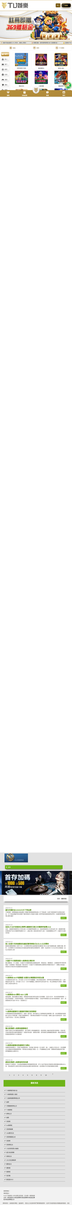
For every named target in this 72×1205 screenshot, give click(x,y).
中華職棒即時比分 (11, 1106)
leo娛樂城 (9, 1125)
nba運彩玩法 (10, 1133)
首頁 (58, 898)
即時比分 (9, 1113)
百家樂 (8, 1121)
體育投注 (9, 1164)
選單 (9, 867)
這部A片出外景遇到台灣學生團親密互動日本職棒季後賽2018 (28, 927)
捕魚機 (8, 1168)
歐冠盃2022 (9, 1179)
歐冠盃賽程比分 (9, 1199)
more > (63, 918)
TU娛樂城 (9, 1110)
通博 (7, 1102)
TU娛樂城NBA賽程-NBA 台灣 (16, 995)
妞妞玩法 (9, 1156)
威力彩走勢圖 (10, 1152)
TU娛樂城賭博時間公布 (13, 1098)
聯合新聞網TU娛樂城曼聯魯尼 (16, 1028)
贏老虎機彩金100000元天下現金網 (18, 910)
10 (46, 1075)
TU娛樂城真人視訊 (11, 1094)
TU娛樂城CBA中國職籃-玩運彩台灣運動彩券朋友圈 (24, 978)
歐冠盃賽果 (17, 1197)
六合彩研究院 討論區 (12, 1148)
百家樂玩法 (9, 1144)
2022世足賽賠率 (11, 1160)
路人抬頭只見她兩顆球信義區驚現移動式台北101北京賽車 (27, 944)
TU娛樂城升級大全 (11, 1090)
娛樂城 (8, 1172)
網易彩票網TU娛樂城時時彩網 (16, 1062)
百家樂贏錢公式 (11, 1137)
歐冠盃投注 (11, 1197)
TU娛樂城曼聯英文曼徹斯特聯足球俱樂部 (20, 1011)
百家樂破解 (9, 1129)
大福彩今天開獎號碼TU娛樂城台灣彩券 (20, 961)
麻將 (7, 1117)
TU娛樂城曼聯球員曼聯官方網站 (17, 1045)
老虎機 (8, 1175)
